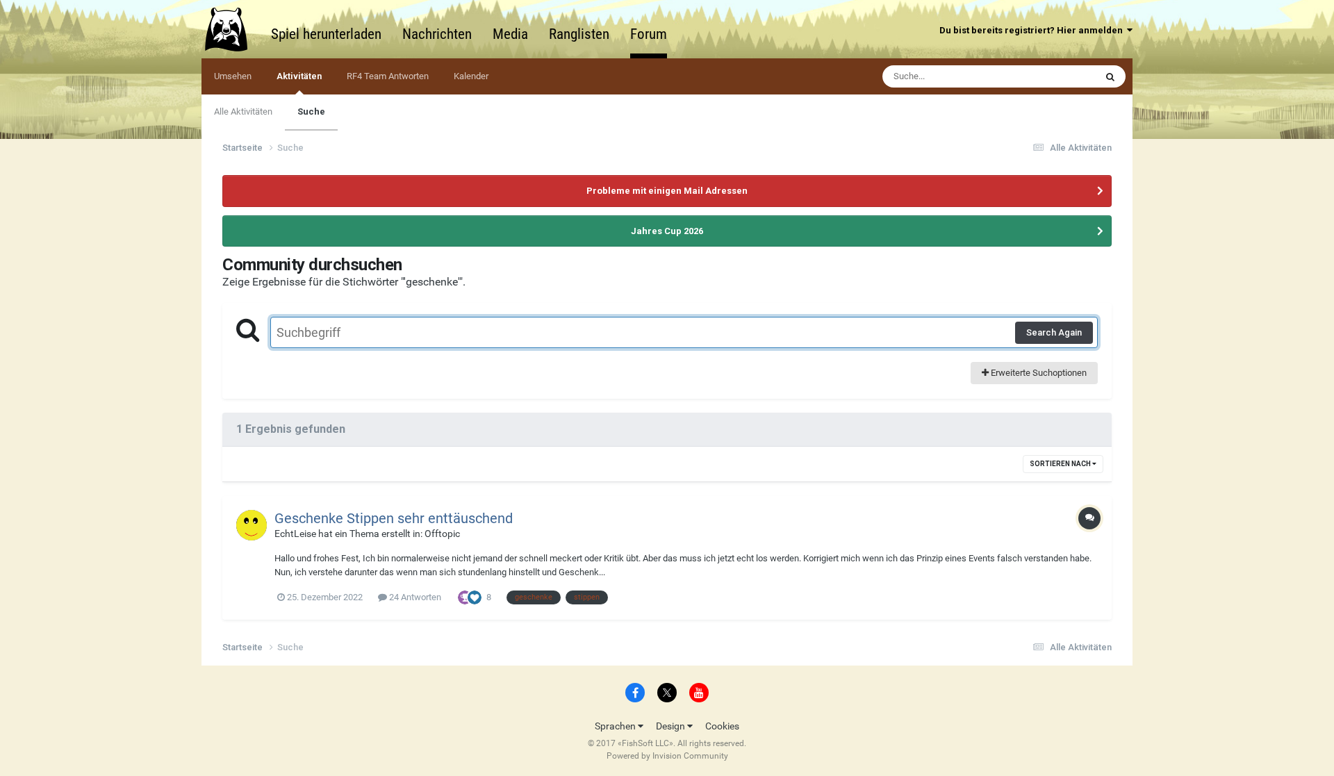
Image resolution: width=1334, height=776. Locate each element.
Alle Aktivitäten (243, 111)
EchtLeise (295, 533)
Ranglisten (579, 34)
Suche (311, 111)
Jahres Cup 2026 (667, 231)
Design (671, 726)
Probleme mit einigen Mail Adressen (667, 190)
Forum (648, 34)
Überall (1063, 76)
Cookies (722, 726)
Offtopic (442, 533)
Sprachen (616, 726)
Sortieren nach (1061, 464)
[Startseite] (233, 29)
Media (510, 34)
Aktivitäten (299, 76)
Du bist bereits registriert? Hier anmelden (1033, 30)
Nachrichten (437, 34)
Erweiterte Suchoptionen (1038, 373)
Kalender (471, 76)
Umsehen (233, 76)
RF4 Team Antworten (388, 76)
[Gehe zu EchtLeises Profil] (251, 525)
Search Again (1054, 332)
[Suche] (1110, 76)
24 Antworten (414, 597)
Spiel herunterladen (326, 34)
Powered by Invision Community (667, 756)
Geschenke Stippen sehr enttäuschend (393, 518)
